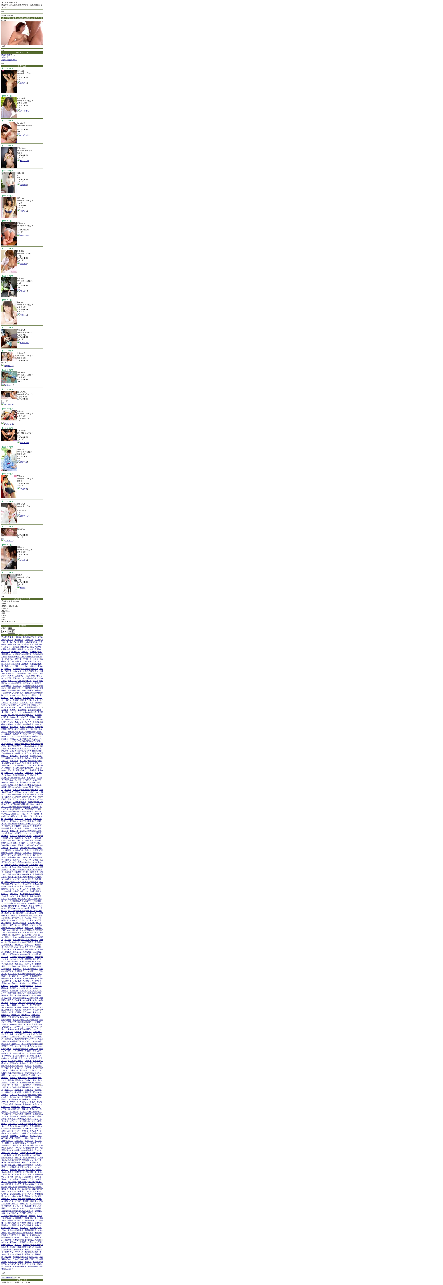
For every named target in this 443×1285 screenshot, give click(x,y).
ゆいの (7, 865)
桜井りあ (18, 698)
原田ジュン (15, 814)
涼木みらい (29, 838)
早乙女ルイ (24, 729)
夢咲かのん (24, 1203)
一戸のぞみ (24, 976)
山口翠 (32, 1235)
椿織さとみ (12, 1119)
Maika (27, 642)
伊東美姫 (34, 688)
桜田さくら (15, 816)
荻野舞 (28, 1029)
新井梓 (25, 978)
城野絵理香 (32, 1111)
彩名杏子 (5, 804)
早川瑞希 (34, 932)
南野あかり (24, 1070)
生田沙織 (4, 920)
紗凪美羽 (13, 1087)
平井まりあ (19, 819)
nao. (32, 698)
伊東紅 (23, 770)
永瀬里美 (34, 969)
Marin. (33, 768)
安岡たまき (34, 1131)
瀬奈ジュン (17, 860)
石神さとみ (37, 1092)
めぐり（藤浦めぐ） (26, 644)
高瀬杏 (33, 937)
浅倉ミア (38, 1150)
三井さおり (37, 1191)
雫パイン (13, 642)
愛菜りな (4, 894)
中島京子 (21, 1003)
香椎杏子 (21, 836)
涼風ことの (27, 826)
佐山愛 (33, 712)
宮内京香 (7, 1206)
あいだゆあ (10, 683)
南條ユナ (18, 1157)
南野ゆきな (14, 821)
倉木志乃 (14, 1228)
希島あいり (35, 746)
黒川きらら (10, 693)
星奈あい (11, 1126)
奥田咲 (20, 642)
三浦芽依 (9, 1269)
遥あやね (4, 1179)
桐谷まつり (5, 1044)
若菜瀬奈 (14, 1058)
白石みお (31, 993)
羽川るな (4, 1095)
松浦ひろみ (27, 780)
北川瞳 (37, 640)
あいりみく (15, 1075)
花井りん (33, 843)
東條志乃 (11, 1191)
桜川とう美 (33, 816)
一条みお (29, 1194)
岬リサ (4, 855)
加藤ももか (24, 516)
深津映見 (21, 673)
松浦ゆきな (29, 1254)
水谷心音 (34, 736)
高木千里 (4, 1102)
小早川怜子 (25, 744)
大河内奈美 (20, 1160)
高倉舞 (35, 763)
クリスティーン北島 (27, 1102)
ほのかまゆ (27, 833)
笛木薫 (32, 891)
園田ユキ (9, 1141)
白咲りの (33, 1208)
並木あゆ (36, 1000)
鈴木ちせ (13, 959)
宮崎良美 (14, 1213)
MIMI (32, 814)
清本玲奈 (19, 1065)
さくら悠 (26, 678)
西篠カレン (24, 1136)
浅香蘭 (37, 1194)
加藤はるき (5, 1213)
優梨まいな (32, 1116)
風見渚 (26, 1126)
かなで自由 (37, 1044)
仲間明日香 (22, 1186)
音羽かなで (35, 685)
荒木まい (23, 291)
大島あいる (20, 724)
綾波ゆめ (38, 928)
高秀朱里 (36, 1068)
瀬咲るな (9, 1039)
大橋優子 (38, 1232)
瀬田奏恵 (34, 1252)
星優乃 (18, 746)
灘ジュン (31, 954)
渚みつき (24, 1257)
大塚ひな (18, 666)
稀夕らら (23, 211)
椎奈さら (38, 1128)
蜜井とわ (9, 944)
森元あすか (37, 1104)
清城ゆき (24, 1109)
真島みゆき (27, 860)
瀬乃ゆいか (15, 652)
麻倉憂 (8, 685)
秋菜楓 (18, 683)
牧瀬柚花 (36, 1174)
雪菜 (9, 799)
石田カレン (10, 1249)
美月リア (9, 1027)
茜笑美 (28, 1114)
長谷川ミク (5, 652)
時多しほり (24, 1208)
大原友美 (32, 1143)
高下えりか (20, 1041)
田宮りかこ (22, 1053)
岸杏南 (20, 1051)
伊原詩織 (11, 811)
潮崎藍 (8, 1019)
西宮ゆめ (13, 1036)
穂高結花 (4, 988)
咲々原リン (19, 1220)
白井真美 (21, 777)
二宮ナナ (13, 736)
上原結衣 (16, 669)
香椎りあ (32, 978)
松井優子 (33, 889)
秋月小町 (33, 1228)
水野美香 (26, 969)
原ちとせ (19, 918)
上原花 (8, 770)
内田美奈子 (35, 845)
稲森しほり (10, 918)
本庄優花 (33, 976)
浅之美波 (31, 1182)
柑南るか (9, 1237)
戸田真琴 (4, 1024)
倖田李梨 (7, 860)
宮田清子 (13, 1247)
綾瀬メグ (26, 671)
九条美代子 (10, 1172)
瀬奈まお (14, 915)
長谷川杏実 (17, 807)
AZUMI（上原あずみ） (17, 676)
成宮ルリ (19, 838)
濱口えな (33, 1063)
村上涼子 (38, 715)
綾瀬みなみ (20, 654)
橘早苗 (30, 1223)
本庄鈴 (27, 1218)
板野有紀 (9, 659)
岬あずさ (19, 1249)
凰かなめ (4, 1034)
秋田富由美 (12, 993)
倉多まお (28, 850)
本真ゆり (9, 640)
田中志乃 (18, 1201)
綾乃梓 (13, 804)
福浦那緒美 (15, 1162)
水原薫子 (29, 1165)
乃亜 (28, 673)
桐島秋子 (24, 1143)
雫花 (38, 1189)
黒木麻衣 (36, 1114)
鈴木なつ (16, 1240)
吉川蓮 (22, 986)
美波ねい (31, 862)
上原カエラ (17, 685)
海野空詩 (33, 1005)
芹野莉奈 (16, 1049)
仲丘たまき (25, 971)
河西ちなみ (5, 843)
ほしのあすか (36, 647)
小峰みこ (7, 1143)
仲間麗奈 (24, 925)
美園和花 (13, 1170)
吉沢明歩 (4, 710)
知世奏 (33, 1172)
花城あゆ (16, 937)
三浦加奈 (23, 961)
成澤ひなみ (27, 1085)
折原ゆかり (24, 235)
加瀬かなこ (35, 1107)
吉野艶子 (26, 872)
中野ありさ (14, 831)
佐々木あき (5, 947)
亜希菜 (28, 763)
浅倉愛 (37, 957)
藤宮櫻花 (14, 961)
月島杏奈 (9, 1007)
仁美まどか (32, 821)
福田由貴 (23, 185)
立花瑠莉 (33, 1024)
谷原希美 (14, 865)
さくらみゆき (26, 1044)
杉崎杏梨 (23, 848)
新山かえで (20, 731)
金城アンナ (23, 865)
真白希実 (9, 884)
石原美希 (30, 676)
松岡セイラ (37, 852)
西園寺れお (25, 937)
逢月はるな (12, 877)
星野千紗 (38, 811)
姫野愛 (8, 923)
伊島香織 (13, 777)
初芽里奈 (32, 949)
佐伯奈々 (34, 678)
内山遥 (35, 850)
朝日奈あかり (28, 683)
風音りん (14, 976)
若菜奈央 (29, 986)
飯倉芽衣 (18, 1184)
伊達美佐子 (14, 1216)
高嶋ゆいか (30, 935)
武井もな (13, 1095)
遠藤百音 (23, 1216)
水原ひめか (14, 1111)
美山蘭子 (9, 792)
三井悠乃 (38, 1022)
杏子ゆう (24, 1049)
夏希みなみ (20, 874)
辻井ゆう (24, 843)
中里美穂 (9, 978)
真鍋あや (34, 1266)
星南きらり (14, 889)
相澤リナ (19, 688)
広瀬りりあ (10, 935)
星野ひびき (23, 913)
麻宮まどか (10, 850)
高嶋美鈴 (4, 1225)
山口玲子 (9, 852)
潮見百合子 (5, 1015)
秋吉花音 (24, 1056)
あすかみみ (25, 882)
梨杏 (3, 828)
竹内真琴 (15, 906)
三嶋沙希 (21, 741)
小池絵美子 (20, 785)
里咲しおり (25, 940)
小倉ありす (29, 928)
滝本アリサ (24, 443)
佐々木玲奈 (14, 986)
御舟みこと (19, 1237)
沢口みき (23, 761)
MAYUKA (5, 777)
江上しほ (23, 920)
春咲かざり (20, 911)
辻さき (37, 867)
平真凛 (33, 1157)
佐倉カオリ (19, 722)
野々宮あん (22, 1119)
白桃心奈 (13, 957)
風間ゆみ (36, 654)
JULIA (17, 729)
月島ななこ (27, 952)
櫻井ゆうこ (27, 659)
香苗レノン (8, 1090)
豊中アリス (10, 1150)
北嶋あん (11, 1254)
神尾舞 (25, 1007)
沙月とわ (28, 1191)
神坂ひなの (35, 1075)
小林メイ (9, 1085)
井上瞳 (28, 836)
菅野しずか (14, 1063)
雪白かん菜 (20, 1232)
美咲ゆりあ (14, 1102)
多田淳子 (24, 1235)
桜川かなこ (37, 1032)
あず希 (26, 1024)
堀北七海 (9, 828)
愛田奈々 (34, 669)
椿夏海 (32, 1162)
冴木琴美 (28, 1068)
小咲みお (26, 746)
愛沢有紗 (26, 1172)
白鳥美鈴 (21, 869)
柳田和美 (21, 995)
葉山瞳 (39, 954)
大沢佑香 (26, 685)
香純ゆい (16, 923)
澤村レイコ (8, 666)
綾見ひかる (22, 751)
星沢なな (24, 652)
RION (12, 1024)
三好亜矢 (21, 974)
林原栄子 (31, 877)
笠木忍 (27, 845)
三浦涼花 (34, 882)
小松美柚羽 (15, 1109)
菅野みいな (27, 719)
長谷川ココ (22, 898)
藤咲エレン (5, 1099)
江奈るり (14, 1005)
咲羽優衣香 (25, 1240)
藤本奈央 (24, 896)
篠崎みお (23, 83)
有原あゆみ (34, 1109)
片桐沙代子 (19, 1252)
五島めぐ (31, 1213)
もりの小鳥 (36, 1034)
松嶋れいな (9, 366)
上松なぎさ (20, 942)
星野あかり (30, 656)
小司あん (7, 952)
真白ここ (4, 1170)
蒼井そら (11, 715)
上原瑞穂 (19, 845)
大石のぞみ (20, 763)
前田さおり (5, 976)
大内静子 (31, 1053)
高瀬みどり (29, 1196)
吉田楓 (27, 1220)
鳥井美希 (26, 1099)
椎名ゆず (26, 1245)
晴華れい (38, 1097)
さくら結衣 (24, 756)
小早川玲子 (25, 1075)
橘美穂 (18, 1172)
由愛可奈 (18, 719)
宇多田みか (20, 1017)
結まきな (38, 1167)
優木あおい (24, 161)
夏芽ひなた (22, 1095)
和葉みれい (30, 869)
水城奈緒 (4, 717)
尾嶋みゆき (27, 1104)
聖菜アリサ (10, 1065)
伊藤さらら (27, 852)
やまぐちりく (6, 707)
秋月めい (31, 1046)
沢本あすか (31, 777)
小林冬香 (34, 790)
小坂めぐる (14, 717)
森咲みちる (31, 915)
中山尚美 (9, 1104)
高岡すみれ (37, 1080)
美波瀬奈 (18, 1010)
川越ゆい (19, 1061)
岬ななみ (33, 1136)
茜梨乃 (4, 1017)
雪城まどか (10, 1218)
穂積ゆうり (8, 1201)
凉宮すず (24, 966)
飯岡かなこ (10, 758)
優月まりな (29, 1141)
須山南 (12, 1194)
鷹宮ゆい (11, 1080)
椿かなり (14, 903)
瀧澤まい (29, 1097)
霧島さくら (20, 901)
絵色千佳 (29, 724)
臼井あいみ (14, 1070)
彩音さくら (24, 1063)
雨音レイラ (25, 775)
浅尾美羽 (21, 957)
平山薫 (4, 637)
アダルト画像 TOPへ (9, 60)
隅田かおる (20, 1177)
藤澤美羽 (11, 656)
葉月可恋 (18, 1174)
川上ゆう (23, 560)
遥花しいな (22, 1036)
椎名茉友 (9, 1010)
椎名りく (7, 913)
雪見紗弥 (38, 649)
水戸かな (38, 1160)
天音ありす (15, 1015)
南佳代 (8, 1145)
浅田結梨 (9, 964)
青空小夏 (18, 659)
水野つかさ (15, 705)
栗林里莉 (7, 802)
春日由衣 (38, 840)
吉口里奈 (13, 1053)
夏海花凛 (36, 1061)
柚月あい (11, 874)
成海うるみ (20, 935)
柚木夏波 (14, 1153)
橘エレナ (24, 765)
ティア (35, 681)
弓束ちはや (5, 1199)
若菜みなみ (12, 1029)
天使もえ (18, 852)
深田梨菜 (18, 872)
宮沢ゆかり (30, 1003)
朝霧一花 (9, 1157)
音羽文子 (11, 1177)
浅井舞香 (7, 790)
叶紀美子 (16, 891)
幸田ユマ (19, 1080)
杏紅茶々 (11, 1061)
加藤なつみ (10, 763)
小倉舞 (18, 932)
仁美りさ (9, 1174)
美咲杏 (32, 1056)
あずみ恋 (32, 1039)
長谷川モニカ (15, 988)
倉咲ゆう (33, 717)
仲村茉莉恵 (25, 790)
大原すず (21, 1097)
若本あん (26, 1145)
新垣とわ (19, 1073)
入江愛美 (7, 671)
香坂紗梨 (34, 1145)
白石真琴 (36, 1010)
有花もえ (28, 1065)
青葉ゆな (32, 1138)
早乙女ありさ (15, 925)
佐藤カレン (15, 1044)
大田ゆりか (10, 1211)
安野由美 (38, 838)
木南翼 (27, 1252)
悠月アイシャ (33, 1119)
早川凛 (7, 903)
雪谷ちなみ (15, 966)
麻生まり (29, 1128)
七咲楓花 (18, 637)
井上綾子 (28, 918)
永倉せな (29, 957)
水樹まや (24, 1039)
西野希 (20, 1262)
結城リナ (18, 1032)
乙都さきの (19, 1141)
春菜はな (16, 700)
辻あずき (13, 741)
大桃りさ (38, 814)
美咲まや (24, 1131)
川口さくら (24, 1005)
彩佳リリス (37, 959)
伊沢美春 (29, 1232)
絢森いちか (16, 908)
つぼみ (10, 722)
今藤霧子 (23, 1242)
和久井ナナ (32, 823)
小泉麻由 (16, 802)
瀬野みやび (14, 1242)
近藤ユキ (31, 1186)
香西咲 (14, 649)
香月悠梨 (19, 693)
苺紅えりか (8, 1032)
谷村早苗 (36, 734)
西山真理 (9, 1138)
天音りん (33, 947)
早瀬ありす (14, 761)
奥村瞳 (15, 913)
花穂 (28, 930)
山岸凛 (10, 1012)
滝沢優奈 (33, 652)
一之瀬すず (27, 828)
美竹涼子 (11, 785)
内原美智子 (5, 1235)
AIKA (22, 894)
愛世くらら (30, 1155)
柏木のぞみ (12, 644)
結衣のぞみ (27, 1010)
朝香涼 (18, 1034)
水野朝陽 (31, 831)
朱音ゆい (7, 647)
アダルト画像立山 (8, 1277)
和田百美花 (37, 819)
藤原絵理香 (21, 804)
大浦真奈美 (20, 1211)
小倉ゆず (30, 727)
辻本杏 (40, 913)
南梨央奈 (16, 768)
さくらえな (37, 886)
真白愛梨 (18, 1000)
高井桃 (37, 727)
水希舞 (8, 949)
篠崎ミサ (34, 695)
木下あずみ (27, 734)
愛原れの (11, 1230)
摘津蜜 (17, 1039)
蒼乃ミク (29, 1211)
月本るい (14, 983)
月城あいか (10, 1155)
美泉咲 (33, 794)
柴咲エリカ (37, 826)
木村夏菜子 (37, 833)
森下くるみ (5, 1162)
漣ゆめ (18, 794)
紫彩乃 (8, 765)
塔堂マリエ (20, 797)
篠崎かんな (8, 1252)
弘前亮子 (29, 942)
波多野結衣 (25, 669)
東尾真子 (9, 1000)
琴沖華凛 (36, 1262)
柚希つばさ (20, 1150)
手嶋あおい (12, 1097)
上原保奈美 (10, 690)
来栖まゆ (31, 1082)
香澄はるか (19, 964)
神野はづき (5, 1075)
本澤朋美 (29, 787)
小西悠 (27, 693)
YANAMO (5, 1216)
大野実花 (19, 1191)
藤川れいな (27, 1032)
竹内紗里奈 (35, 809)
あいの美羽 (35, 1240)
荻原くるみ (27, 1174)
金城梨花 (38, 1211)
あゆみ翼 (25, 908)
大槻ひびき (8, 712)
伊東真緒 (16, 949)
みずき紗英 (25, 705)
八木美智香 (10, 1041)
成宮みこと (32, 1242)
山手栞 (4, 840)
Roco (20, 736)
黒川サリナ (32, 1121)
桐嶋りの (33, 896)
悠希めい (28, 758)
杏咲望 (27, 809)
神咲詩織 (9, 719)
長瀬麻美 (4, 836)
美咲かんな (20, 879)
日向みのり (24, 1179)
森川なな (14, 1203)
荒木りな (36, 758)
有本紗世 (5, 915)
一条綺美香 (15, 664)
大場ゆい (34, 673)
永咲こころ (15, 882)
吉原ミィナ (37, 707)
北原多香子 (32, 770)
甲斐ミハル (5, 1107)
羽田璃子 (18, 1024)
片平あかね (33, 865)
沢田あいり (15, 843)
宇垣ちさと (26, 1034)
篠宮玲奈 (29, 1087)
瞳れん (28, 874)
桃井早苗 (29, 1150)
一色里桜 (11, 901)
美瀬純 (30, 802)
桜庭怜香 (32, 1216)
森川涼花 (36, 836)
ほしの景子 (37, 952)
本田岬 (28, 797)
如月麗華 (13, 1225)
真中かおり (30, 901)
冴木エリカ (30, 1153)
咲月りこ (21, 1189)
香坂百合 (21, 1029)
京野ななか (29, 640)
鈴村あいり (14, 739)
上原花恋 (21, 681)
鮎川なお (26, 712)
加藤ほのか (35, 1015)
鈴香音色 (33, 664)
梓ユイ (20, 840)
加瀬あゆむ (9, 385)
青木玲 (33, 666)
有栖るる (16, 1266)
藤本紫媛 (24, 949)
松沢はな (11, 731)
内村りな (4, 925)
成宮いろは (25, 1019)
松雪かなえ (14, 1082)
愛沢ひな (19, 809)
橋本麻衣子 (27, 1092)
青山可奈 (23, 782)
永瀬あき (16, 647)
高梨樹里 (7, 1257)
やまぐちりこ (18, 707)
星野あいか (20, 1128)
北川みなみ (12, 974)
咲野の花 (26, 1157)
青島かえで (29, 894)
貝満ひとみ (20, 857)
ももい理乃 (22, 877)
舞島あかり (22, 993)
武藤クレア (35, 705)
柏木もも (38, 1177)
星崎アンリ (14, 894)
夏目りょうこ (18, 1206)
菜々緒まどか (25, 983)
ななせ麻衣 (22, 1133)
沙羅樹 (25, 1138)
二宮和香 (21, 1022)
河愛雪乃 (4, 1078)
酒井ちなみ (8, 780)
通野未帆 (13, 995)
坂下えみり (32, 1124)
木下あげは (5, 1109)
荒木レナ (38, 981)
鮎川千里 (7, 998)
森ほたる (13, 1189)
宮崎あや (9, 872)
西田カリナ (24, 889)
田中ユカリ (10, 1114)
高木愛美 (16, 1143)
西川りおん (10, 928)
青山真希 (38, 1196)
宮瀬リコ (4, 821)
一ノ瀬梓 (38, 1165)
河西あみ (13, 954)
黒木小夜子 (10, 838)
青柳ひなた (22, 1264)
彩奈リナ (16, 1019)
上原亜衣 (24, 664)
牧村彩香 (19, 1230)
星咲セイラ (35, 1099)
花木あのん (32, 961)
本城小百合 (37, 828)
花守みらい (9, 540)
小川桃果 (14, 930)
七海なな (7, 700)
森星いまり (30, 995)
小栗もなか (12, 1186)
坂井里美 (38, 964)
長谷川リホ (37, 661)
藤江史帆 (4, 1189)
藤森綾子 (26, 736)
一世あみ (4, 1053)
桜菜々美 (11, 794)
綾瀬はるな (38, 802)
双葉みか (13, 751)
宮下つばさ (5, 664)
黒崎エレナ (32, 782)
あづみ (7, 882)
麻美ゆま (11, 724)
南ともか (32, 765)
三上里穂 (11, 1017)
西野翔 (10, 729)
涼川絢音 (4, 889)
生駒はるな (24, 343)
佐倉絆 (10, 886)
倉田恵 (39, 1186)
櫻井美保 (16, 998)
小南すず (7, 1240)
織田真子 (4, 727)
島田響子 (23, 1213)
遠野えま (34, 1201)
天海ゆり (39, 903)
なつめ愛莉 (27, 884)
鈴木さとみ (24, 717)
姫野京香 (34, 671)
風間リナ (4, 1167)
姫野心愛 (23, 462)
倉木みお (31, 1036)
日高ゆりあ (22, 862)
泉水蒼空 (21, 1167)
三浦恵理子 (29, 773)
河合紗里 (23, 1121)
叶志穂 (28, 681)
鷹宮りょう (22, 748)
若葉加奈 (16, 1056)
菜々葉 (22, 930)
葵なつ (27, 1073)
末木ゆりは (30, 1189)
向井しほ (11, 911)
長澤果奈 (33, 1126)
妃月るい (29, 1167)
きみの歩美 (27, 661)
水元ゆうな (19, 640)
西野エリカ (33, 1049)
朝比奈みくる (9, 797)
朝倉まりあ (8, 773)
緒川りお (19, 753)
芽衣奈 (18, 661)
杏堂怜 (33, 1230)
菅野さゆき (12, 748)
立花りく (9, 1245)
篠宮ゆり (33, 756)
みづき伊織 (29, 649)
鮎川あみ (30, 804)
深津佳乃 (24, 1162)
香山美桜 (11, 857)
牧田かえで (22, 823)
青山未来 (4, 896)
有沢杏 (23, 923)
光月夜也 (13, 869)
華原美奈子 (30, 974)
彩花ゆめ (9, 833)
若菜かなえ (37, 1012)
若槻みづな (5, 983)
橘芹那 (8, 981)
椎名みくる (12, 681)
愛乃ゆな (23, 1111)
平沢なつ (23, 489)
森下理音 (23, 739)
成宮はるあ (5, 966)
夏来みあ (26, 1184)
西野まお (13, 1046)
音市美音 (23, 264)
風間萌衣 (4, 1046)
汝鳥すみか (29, 840)
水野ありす (14, 1116)
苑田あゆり (22, 1078)
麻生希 (20, 649)
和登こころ (15, 1235)
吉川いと (4, 954)
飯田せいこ (14, 1121)
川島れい (11, 787)
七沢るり (36, 719)
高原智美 (7, 1266)
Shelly (12, 1034)
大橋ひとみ (33, 792)
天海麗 (33, 637)
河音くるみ (25, 998)
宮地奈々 (4, 1082)
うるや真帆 (20, 690)
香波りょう (35, 908)
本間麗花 (28, 959)
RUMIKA (13, 710)
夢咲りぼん (17, 1145)
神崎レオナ (37, 918)
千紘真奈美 (32, 1133)
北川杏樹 (11, 746)
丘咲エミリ (19, 1027)
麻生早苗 (4, 782)
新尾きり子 (10, 1128)
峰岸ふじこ (9, 424)
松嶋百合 (4, 1194)
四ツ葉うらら (36, 1073)
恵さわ (37, 894)
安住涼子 (33, 729)
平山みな (24, 814)
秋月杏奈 (4, 995)
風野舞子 (24, 700)
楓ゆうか (16, 940)
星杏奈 (39, 785)
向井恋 (39, 1041)
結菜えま (23, 990)
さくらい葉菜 (6, 807)
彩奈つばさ (29, 964)
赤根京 (8, 891)
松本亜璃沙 (35, 744)
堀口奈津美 (9, 404)
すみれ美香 (12, 1133)
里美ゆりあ (25, 695)
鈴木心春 (19, 850)
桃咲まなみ (25, 647)
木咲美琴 (24, 1259)
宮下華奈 (9, 971)
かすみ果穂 (14, 727)
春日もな (13, 836)
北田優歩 (26, 637)
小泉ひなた (29, 1237)
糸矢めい (7, 775)
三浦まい (33, 1179)
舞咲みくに (12, 673)
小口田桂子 (32, 848)
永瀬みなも (29, 1249)
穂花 (31, 702)
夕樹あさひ (6, 906)
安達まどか (37, 1051)
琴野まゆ (31, 751)
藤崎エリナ (10, 753)
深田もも (31, 739)
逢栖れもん (30, 1199)
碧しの (38, 923)
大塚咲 (22, 727)
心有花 (23, 799)
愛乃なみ (28, 753)
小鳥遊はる (32, 1095)
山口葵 (32, 966)
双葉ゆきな (34, 1070)
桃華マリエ (8, 826)
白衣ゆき (24, 988)
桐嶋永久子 (14, 782)
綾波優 (28, 654)
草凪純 (12, 809)
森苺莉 (27, 1230)
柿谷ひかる (14, 990)
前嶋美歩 (38, 702)
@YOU (4, 811)
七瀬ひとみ (12, 1262)
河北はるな (30, 1041)
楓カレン (31, 1247)
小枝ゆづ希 (32, 1078)
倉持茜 (17, 971)
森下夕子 (39, 1056)
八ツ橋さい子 (28, 981)
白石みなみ (24, 947)
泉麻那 (27, 688)
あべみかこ (24, 135)
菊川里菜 (18, 780)
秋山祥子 (23, 831)
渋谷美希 (34, 807)
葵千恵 (38, 891)
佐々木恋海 (19, 886)
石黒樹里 (34, 1019)
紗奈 (11, 698)
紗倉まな (7, 669)
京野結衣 (19, 928)
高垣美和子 (20, 1114)
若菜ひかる (22, 710)
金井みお (5, 1058)
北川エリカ (17, 734)
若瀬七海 (31, 710)
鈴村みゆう (14, 920)
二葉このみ (32, 990)
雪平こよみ (23, 1058)
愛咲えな (7, 937)
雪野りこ (16, 799)
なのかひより (15, 896)
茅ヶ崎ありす (16, 1099)
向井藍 (8, 969)
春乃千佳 (33, 1203)
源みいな (29, 1160)
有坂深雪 (18, 1148)
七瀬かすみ (32, 920)
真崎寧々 (18, 1138)
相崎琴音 (11, 688)
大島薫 (37, 944)
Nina (28, 857)
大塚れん (24, 906)
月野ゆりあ (5, 1131)
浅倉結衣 (28, 1206)
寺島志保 (16, 775)
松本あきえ (30, 1170)
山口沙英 (18, 1104)
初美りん (23, 315)
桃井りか (4, 957)
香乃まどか (25, 1266)
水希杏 (31, 906)
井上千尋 (36, 797)
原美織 (37, 942)
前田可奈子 (8, 1068)
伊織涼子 (36, 860)
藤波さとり (35, 1184)
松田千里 (9, 1184)
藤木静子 (26, 1201)
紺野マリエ (20, 1155)
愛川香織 (18, 828)
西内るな (4, 1036)
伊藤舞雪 (13, 1167)
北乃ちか (11, 661)
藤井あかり (19, 1090)
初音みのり (24, 702)
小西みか (31, 923)
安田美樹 (28, 707)
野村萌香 (16, 770)
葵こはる (4, 831)
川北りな (21, 1170)
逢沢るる (34, 940)
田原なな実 (33, 1259)
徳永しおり (12, 1165)
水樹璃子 (9, 1220)
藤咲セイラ (17, 952)
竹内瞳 (14, 1199)
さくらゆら (24, 111)
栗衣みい (18, 1245)
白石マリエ (12, 1124)
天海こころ (25, 1107)
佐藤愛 (23, 802)
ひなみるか (32, 898)
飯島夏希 (18, 833)
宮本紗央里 (25, 768)
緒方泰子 (18, 1092)
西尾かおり (17, 678)
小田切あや (12, 867)
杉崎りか (28, 1061)
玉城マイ (26, 932)
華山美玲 (23, 821)
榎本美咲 (23, 1082)
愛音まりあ (19, 1068)
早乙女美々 (12, 898)
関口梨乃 (18, 826)
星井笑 (39, 1003)
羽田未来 (28, 886)
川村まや (16, 765)
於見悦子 (21, 1225)
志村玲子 (29, 879)
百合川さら (10, 845)
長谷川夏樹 (17, 981)
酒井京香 (28, 1051)
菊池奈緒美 (22, 1247)
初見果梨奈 (12, 1223)
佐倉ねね (28, 1080)
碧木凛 (39, 993)
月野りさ (26, 698)
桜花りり (38, 1225)
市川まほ (18, 712)
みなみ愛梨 (27, 1000)
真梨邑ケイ (33, 1007)
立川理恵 (7, 678)
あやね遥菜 (6, 908)
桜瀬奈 (22, 587)
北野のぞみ (22, 855)
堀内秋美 (31, 903)
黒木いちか (10, 654)
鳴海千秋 (34, 1148)
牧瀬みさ (21, 1165)
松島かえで (17, 671)
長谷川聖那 (8, 819)
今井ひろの (20, 656)
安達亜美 (18, 1012)
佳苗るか (36, 659)
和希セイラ (35, 1220)
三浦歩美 (16, 1259)
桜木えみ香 (5, 961)
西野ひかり (14, 1136)
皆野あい (34, 983)
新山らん (36, 753)
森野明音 (34, 872)
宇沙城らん (5, 814)
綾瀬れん (26, 794)
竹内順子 (34, 775)
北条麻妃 (19, 758)
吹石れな (14, 947)
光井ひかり (35, 1027)
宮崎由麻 (29, 1225)
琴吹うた (28, 1262)
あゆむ (38, 804)
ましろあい (34, 988)
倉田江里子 (33, 1058)
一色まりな (12, 840)
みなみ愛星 (30, 1017)
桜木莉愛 (33, 642)
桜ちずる (32, 913)
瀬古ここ (34, 971)
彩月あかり (20, 811)
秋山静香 (36, 874)
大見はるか (12, 1264)
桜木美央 (18, 1007)
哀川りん (28, 722)
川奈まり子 (12, 823)
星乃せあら (27, 1012)
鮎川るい (16, 790)
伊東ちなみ (5, 930)
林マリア (38, 906)
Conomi (19, 1126)
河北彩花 (29, 1177)
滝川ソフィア (33, 748)
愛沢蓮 (17, 744)
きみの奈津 (35, 930)
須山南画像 (5, 55)
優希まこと (10, 879)
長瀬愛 (10, 637)
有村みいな (24, 1228)
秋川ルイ (18, 884)
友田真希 (7, 734)
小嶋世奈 (23, 1116)
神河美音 (34, 998)
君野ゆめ (9, 744)
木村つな (29, 867)
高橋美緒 (26, 807)
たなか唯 (11, 1196)
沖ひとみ (38, 724)
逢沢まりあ (22, 1182)
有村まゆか (22, 1223)
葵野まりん (5, 1208)
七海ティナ (35, 1245)
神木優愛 (7, 940)
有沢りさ (31, 799)
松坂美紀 (11, 1073)
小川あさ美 (5, 649)
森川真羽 (19, 1218)
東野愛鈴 (7, 768)
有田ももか (37, 1206)
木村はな (5, 816)
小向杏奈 (22, 903)
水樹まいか (5, 1153)
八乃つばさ (10, 1160)
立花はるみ (22, 954)
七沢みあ (9, 1148)
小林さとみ (30, 785)
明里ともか (15, 1107)
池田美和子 (30, 741)
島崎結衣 (11, 932)
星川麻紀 (24, 816)
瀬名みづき (30, 911)
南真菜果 (18, 978)
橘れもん (29, 715)
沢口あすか (37, 780)
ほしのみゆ (14, 702)
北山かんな (25, 1015)
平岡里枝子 (32, 1264)
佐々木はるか (15, 695)
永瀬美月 (19, 1196)
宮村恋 (8, 1049)
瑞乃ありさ (12, 1182)
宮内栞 (39, 974)
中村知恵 (22, 915)
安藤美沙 (29, 811)
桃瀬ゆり (18, 1085)
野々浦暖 (16, 1257)
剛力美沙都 (5, 1228)
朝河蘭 (4, 787)
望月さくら (12, 1051)
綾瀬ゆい (13, 1078)
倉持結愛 (34, 857)
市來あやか (12, 1022)
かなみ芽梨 (14, 848)
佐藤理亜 (21, 1087)
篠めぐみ (21, 867)
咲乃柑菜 (11, 1232)
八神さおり (29, 1090)
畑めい (8, 1259)
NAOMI (32, 925)
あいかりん (19, 944)
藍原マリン (17, 969)
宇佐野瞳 (38, 1223)
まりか (25, 792)
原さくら (34, 1218)
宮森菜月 (19, 1254)
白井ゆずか (5, 1005)
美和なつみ (12, 855)
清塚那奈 (7, 1056)
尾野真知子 (30, 731)
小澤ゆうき (10, 942)
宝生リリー (20, 1194)
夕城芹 (20, 959)
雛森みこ (36, 884)
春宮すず (38, 986)
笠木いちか (33, 1257)
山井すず (14, 1208)
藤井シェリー (34, 700)
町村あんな (12, 862)
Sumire (27, 1027)
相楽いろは (20, 787)
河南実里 (36, 1085)
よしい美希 (14, 1179)
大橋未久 (29, 690)
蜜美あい (18, 792)
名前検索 (4, 57)
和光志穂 (28, 819)
